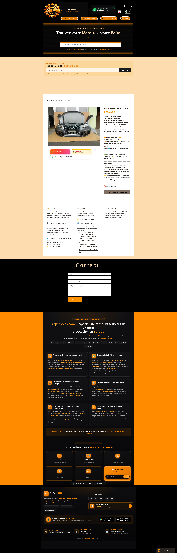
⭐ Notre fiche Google (53, 246)
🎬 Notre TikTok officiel (53, 244)
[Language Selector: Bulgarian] (127, 11)
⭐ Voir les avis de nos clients (85, 219)
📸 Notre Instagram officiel (55, 242)
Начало (49, 100)
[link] (119, 11)
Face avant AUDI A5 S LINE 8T (88, 244)
